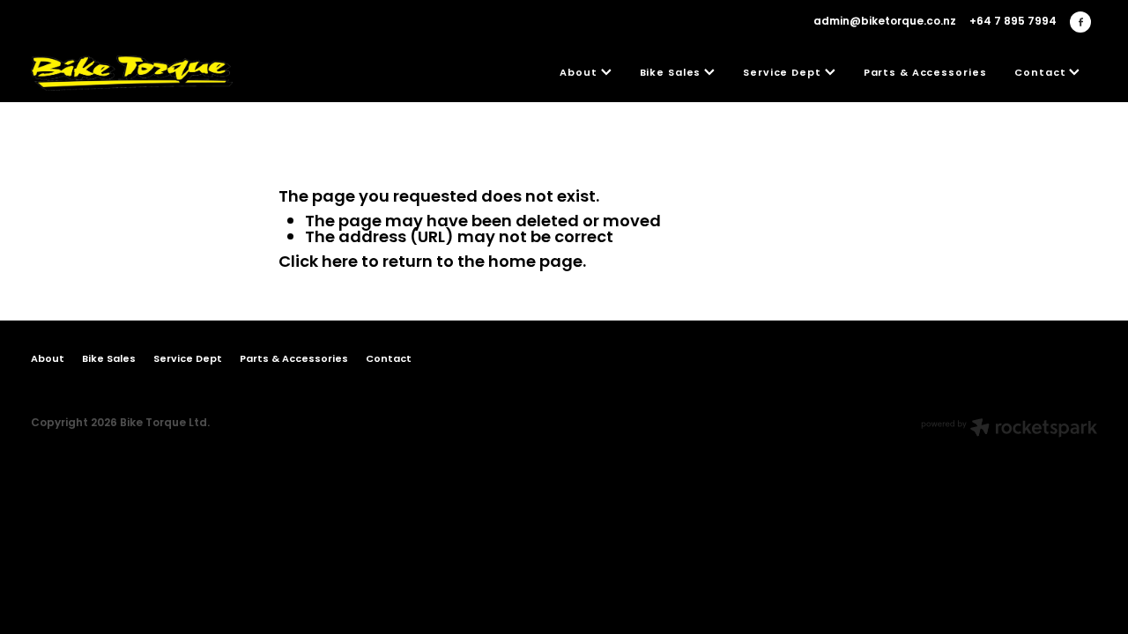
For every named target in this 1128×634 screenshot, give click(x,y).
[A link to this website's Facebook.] (1080, 22)
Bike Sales (672, 73)
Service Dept (783, 73)
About (580, 73)
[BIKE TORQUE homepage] (137, 73)
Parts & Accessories (925, 73)
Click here (318, 262)
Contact (1041, 73)
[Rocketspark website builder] (1009, 429)
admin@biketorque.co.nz (884, 22)
